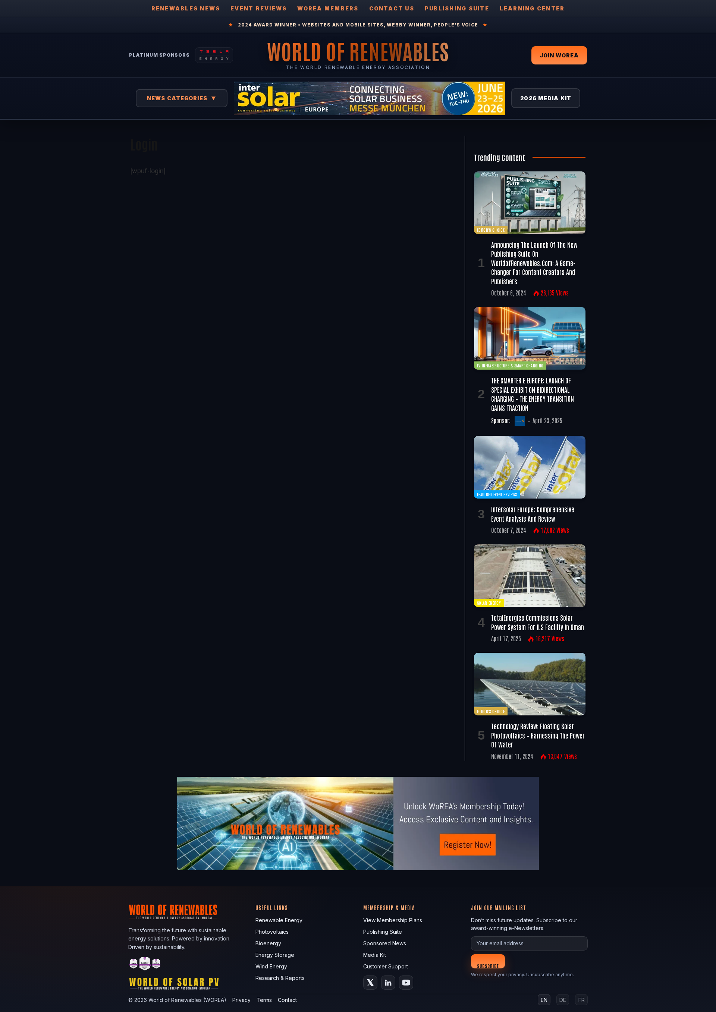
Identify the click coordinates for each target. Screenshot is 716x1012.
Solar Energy (489, 602)
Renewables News (185, 8)
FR (581, 1000)
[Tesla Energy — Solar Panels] (214, 55)
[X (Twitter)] (370, 982)
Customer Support (385, 966)
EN (544, 1000)
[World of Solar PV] (174, 985)
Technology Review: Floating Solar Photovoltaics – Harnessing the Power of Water (538, 735)
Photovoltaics (272, 932)
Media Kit (374, 955)
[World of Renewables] (145, 964)
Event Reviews (258, 8)
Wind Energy (271, 966)
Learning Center (532, 8)
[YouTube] (406, 982)
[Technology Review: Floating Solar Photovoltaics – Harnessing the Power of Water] (529, 684)
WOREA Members (327, 8)
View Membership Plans (392, 920)
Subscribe (488, 965)
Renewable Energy (278, 920)
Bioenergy (268, 943)
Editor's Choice (491, 230)
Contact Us (391, 8)
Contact (287, 1000)
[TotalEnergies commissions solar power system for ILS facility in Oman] (529, 575)
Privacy (241, 1000)
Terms (264, 1000)
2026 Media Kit (545, 98)
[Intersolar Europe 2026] (369, 98)
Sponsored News (384, 943)
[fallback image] (358, 823)
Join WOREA (559, 55)
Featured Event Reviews (497, 494)
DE (562, 1000)
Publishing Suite (457, 8)
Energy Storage (274, 955)
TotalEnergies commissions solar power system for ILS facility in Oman (537, 622)
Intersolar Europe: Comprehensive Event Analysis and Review (532, 513)
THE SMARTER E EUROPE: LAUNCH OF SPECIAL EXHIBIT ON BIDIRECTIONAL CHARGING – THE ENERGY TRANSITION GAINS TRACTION (532, 394)
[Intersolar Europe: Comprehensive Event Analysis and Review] (529, 467)
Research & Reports (280, 978)
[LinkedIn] (388, 982)
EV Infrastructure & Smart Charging (510, 365)
